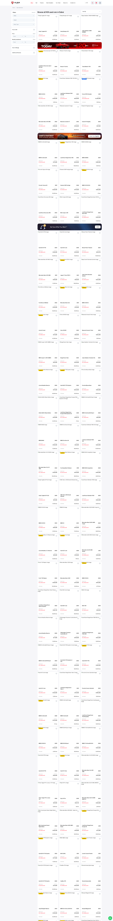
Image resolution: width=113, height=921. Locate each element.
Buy (32, 2)
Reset (34, 33)
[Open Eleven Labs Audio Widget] (92, 2)
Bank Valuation (49, 2)
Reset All (33, 12)
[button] (100, 2)
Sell (36, 2)
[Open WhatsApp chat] (110, 918)
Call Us (97, 227)
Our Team (58, 2)
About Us (65, 2)
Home (13, 7)
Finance (42, 2)
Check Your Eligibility (94, 136)
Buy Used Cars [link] (20, 7)
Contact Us (72, 2)
